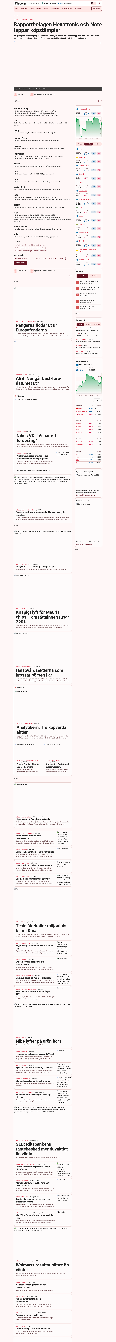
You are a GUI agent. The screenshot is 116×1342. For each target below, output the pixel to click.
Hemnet (24, 849)
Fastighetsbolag (26, 817)
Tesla (23, 922)
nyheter (16, 19)
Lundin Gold (25, 863)
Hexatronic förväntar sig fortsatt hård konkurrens (31, 251)
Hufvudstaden (26, 564)
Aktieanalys (19, 374)
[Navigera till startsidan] (21, 3)
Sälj (99, 113)
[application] (89, 128)
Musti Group (55, 760)
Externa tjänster (67, 9)
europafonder (31, 321)
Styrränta (25, 1140)
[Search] (99, 3)
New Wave (25, 1197)
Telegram (24, 9)
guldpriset (25, 1180)
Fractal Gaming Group (31, 760)
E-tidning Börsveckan (83, 544)
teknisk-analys (29, 723)
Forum (38, 9)
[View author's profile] (25, 94)
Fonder (45, 9)
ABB (25, 374)
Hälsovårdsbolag (27, 666)
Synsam (24, 959)
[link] (43, 313)
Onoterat (24, 608)
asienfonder (30, 510)
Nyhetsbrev (96, 9)
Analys (32, 9)
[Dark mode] (92, 3)
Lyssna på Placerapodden (84, 495)
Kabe (23, 1296)
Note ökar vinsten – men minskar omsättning (29, 248)
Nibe (24, 431)
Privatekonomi (54, 9)
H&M (23, 1326)
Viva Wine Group (27, 1213)
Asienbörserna (26, 1078)
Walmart (24, 1261)
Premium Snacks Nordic (29, 989)
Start (16, 9)
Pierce (24, 1037)
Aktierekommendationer (27, 19)
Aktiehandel (25, 876)
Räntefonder (30, 1164)
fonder (23, 321)
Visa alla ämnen (20, 263)
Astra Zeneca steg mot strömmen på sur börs (30, 245)
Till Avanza (78, 9)
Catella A (24, 1282)
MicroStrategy (26, 943)
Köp (94, 113)
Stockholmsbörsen (27, 833)
